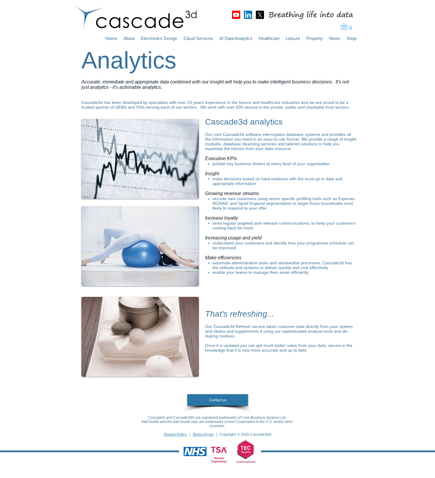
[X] (260, 15)
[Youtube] (236, 15)
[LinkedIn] (248, 15)
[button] (348, 26)
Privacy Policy (175, 434)
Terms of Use (203, 434)
